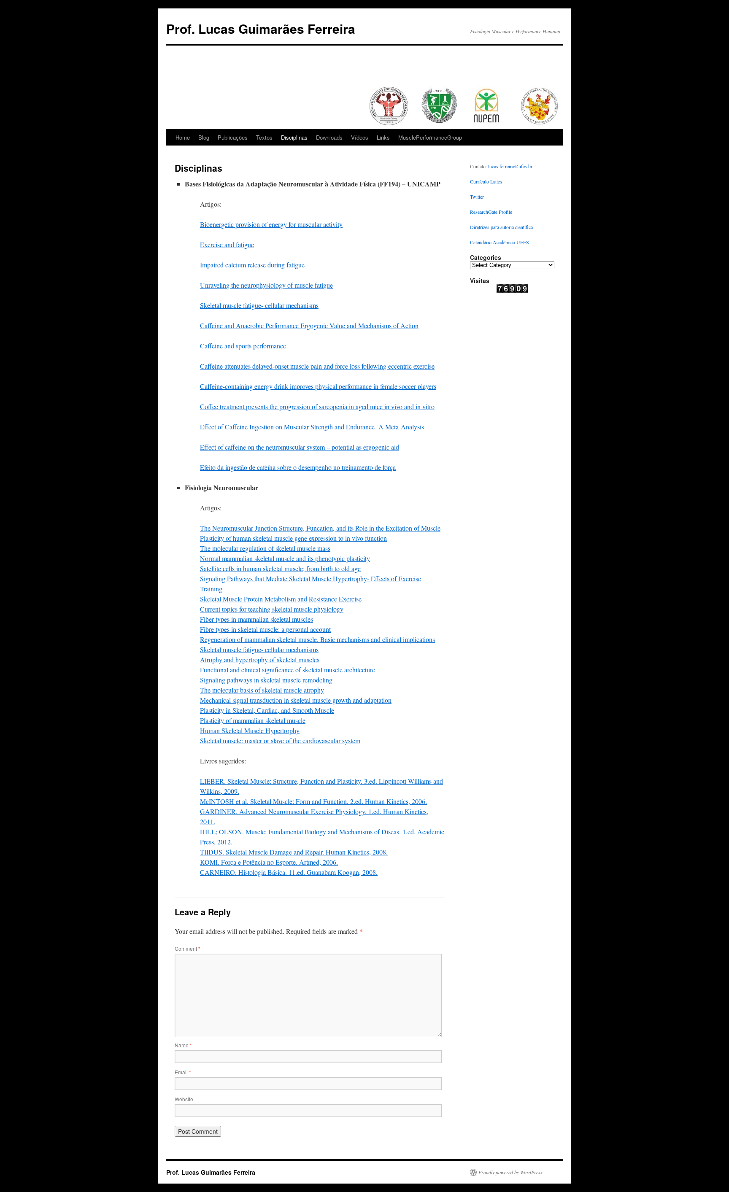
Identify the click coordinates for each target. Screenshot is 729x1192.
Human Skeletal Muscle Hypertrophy (250, 730)
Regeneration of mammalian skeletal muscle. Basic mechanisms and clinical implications (317, 639)
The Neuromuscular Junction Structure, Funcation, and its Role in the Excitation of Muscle (320, 527)
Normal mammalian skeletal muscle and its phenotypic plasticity (285, 558)
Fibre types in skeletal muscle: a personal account (265, 629)
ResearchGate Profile (491, 211)
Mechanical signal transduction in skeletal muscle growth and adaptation (296, 700)
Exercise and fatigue (227, 244)
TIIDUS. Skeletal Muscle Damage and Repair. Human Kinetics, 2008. (294, 851)
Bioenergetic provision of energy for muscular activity (271, 224)
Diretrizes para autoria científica (501, 227)
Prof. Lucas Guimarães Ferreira (260, 28)
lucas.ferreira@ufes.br (510, 166)
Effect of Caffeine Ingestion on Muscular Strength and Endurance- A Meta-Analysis (312, 426)
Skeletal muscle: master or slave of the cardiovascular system (280, 740)
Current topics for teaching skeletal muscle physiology (271, 608)
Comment (187, 948)
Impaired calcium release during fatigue (252, 264)
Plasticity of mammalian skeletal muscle (252, 720)
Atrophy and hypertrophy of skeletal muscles (259, 659)
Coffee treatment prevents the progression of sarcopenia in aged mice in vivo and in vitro (317, 406)
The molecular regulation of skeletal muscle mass (265, 548)
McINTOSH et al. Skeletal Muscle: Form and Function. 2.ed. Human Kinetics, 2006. (313, 801)
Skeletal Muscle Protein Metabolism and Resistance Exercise (281, 598)
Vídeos (359, 137)
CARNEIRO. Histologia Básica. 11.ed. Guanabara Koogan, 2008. (289, 872)
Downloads (329, 137)
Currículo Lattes (486, 181)
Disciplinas (294, 137)
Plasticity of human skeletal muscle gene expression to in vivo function (293, 538)
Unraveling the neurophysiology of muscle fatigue (266, 284)
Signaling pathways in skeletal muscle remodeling (266, 679)
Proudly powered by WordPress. (511, 1172)
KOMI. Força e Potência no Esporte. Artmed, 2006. (269, 862)
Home (183, 137)
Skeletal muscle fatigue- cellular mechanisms (259, 305)
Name (183, 1045)
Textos (264, 137)
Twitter (477, 196)
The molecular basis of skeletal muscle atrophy (262, 689)
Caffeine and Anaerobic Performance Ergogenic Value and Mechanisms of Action (309, 325)
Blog (203, 137)
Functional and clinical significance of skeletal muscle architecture (287, 669)
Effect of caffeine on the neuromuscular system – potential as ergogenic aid (299, 446)
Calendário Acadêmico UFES (499, 242)
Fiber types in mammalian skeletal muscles (256, 619)
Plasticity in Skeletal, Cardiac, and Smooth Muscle (267, 710)
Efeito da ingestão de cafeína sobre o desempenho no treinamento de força (298, 467)
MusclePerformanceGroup (430, 137)
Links (383, 137)
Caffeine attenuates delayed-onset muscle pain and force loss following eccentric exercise (317, 365)
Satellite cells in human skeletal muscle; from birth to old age (280, 568)
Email (183, 1072)
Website (184, 1099)
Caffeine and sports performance (243, 345)
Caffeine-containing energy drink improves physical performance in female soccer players (318, 386)
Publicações (233, 137)
